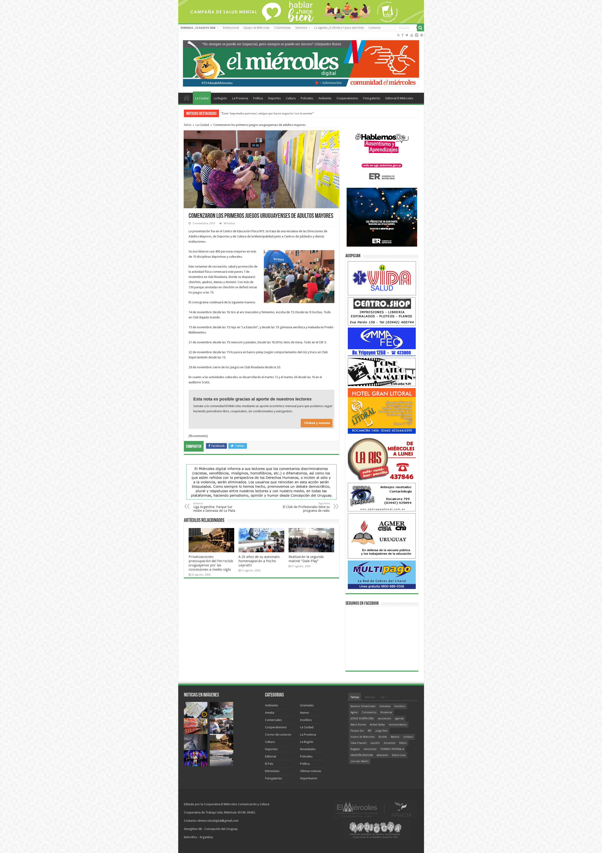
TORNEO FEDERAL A (392, 749)
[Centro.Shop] (382, 311)
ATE (370, 730)
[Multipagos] (382, 574)
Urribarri (408, 736)
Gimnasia (385, 706)
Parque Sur (357, 730)
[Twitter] (407, 35)
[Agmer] (382, 535)
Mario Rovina (358, 724)
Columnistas (282, 27)
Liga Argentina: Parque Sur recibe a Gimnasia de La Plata (214, 507)
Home (187, 98)
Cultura (291, 98)
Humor (304, 712)
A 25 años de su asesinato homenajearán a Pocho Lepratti (259, 561)
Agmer (354, 712)
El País (269, 763)
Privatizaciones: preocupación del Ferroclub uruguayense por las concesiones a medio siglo (279, 113)
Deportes (274, 98)
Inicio (187, 125)
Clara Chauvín (359, 743)
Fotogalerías (371, 98)
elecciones (370, 749)
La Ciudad (202, 98)
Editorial (270, 756)
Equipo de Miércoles (256, 27)
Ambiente (324, 98)
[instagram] (417, 35)
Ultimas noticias (310, 771)
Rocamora (386, 712)
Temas (354, 697)
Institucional (231, 27)
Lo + (384, 697)
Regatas (355, 749)
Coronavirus (369, 712)
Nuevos (370, 697)
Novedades (308, 749)
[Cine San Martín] (382, 371)
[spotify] (422, 35)
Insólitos (306, 720)
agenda (399, 718)
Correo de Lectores (278, 734)
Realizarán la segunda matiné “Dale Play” (306, 559)
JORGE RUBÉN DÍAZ (362, 718)
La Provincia (240, 98)
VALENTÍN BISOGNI (362, 755)
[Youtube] (412, 35)
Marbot (395, 736)
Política (258, 98)
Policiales (307, 98)
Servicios (301, 27)
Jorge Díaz (382, 730)
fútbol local (398, 755)
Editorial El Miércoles (399, 98)
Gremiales (307, 705)
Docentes (389, 743)
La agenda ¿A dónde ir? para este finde (339, 27)
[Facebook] (402, 35)
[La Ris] (382, 458)
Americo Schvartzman (363, 706)
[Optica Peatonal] (382, 497)
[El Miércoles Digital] (301, 62)
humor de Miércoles (363, 736)
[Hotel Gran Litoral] (382, 410)
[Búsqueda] (420, 27)
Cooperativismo (347, 98)
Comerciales (273, 720)
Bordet (383, 736)
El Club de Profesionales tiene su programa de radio (306, 507)
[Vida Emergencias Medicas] (382, 278)
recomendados (398, 724)
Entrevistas (272, 771)
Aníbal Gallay (377, 724)
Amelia (269, 712)
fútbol (403, 743)
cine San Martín (360, 761)
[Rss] (398, 35)
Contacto (374, 27)
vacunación (384, 718)
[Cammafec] (382, 341)
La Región (220, 98)
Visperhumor (308, 778)
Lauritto (375, 743)
